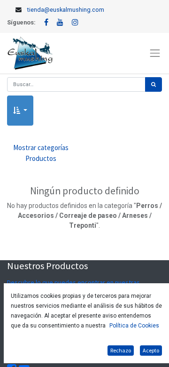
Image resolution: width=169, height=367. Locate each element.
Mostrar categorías (41, 153)
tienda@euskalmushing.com (65, 9)
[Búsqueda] (153, 84)
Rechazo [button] (120, 350)
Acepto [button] (151, 350)
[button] (20, 111)
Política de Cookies (134, 325)
